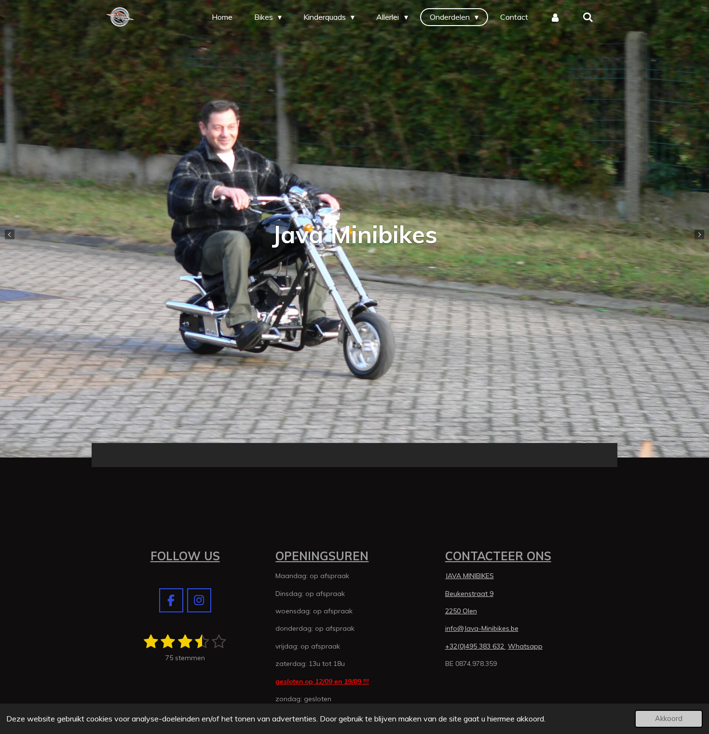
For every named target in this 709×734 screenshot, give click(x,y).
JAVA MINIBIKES (469, 575)
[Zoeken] (588, 17)
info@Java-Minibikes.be (481, 628)
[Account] (555, 17)
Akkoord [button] (668, 718)
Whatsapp (525, 646)
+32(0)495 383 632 (475, 646)
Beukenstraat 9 (469, 593)
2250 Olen (461, 611)
